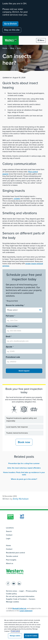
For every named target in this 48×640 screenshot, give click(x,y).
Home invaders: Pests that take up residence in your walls (24, 473)
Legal (21, 591)
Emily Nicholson (21, 499)
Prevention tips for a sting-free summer (24, 463)
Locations (10, 528)
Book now (24, 442)
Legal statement (26, 611)
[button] (24, 69)
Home (4, 48)
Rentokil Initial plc (19, 608)
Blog (12, 48)
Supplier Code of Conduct (16, 599)
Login (8, 538)
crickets (17, 198)
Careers (32, 599)
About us (9, 563)
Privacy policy (31, 591)
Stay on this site (12, 30)
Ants (19, 48)
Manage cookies (12, 602)
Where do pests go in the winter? (24, 479)
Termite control (12, 556)
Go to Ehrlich (10, 23)
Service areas (11, 591)
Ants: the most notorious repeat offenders (24, 468)
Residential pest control (15, 553)
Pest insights (11, 560)
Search (9, 531)
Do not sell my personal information (20, 596)
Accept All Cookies (31, 636)
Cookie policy (11, 594)
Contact (9, 535)
